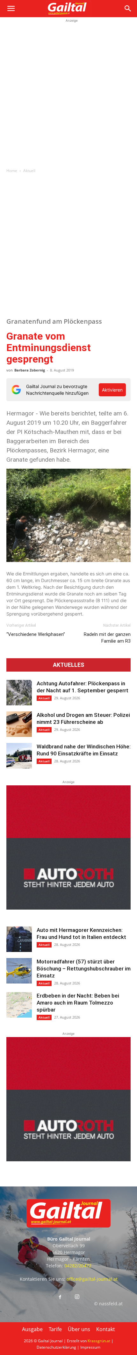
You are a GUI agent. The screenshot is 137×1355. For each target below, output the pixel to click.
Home (11, 170)
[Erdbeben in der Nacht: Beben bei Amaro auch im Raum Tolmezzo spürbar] (19, 1005)
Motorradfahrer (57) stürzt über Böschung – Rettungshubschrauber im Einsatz (84, 968)
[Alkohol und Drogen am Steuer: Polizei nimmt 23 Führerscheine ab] (19, 724)
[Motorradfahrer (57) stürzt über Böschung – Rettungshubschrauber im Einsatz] (19, 971)
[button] (11, 8)
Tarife (55, 1329)
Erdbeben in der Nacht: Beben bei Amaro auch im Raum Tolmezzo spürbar (78, 1002)
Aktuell (29, 170)
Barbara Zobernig (29, 370)
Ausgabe (32, 1329)
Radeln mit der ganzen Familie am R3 (107, 637)
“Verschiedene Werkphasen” (35, 634)
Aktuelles (68, 665)
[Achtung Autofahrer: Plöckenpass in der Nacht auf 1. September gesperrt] (19, 692)
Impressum (90, 1347)
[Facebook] (60, 1297)
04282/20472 (77, 1266)
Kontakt (105, 1329)
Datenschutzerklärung (56, 1347)
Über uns (79, 1329)
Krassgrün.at (99, 1341)
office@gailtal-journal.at (92, 1279)
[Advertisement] (68, 92)
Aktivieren (112, 390)
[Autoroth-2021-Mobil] (68, 908)
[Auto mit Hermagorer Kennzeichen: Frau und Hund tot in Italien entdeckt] (19, 939)
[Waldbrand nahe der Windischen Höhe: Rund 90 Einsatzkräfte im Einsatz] (19, 755)
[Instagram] (77, 1297)
